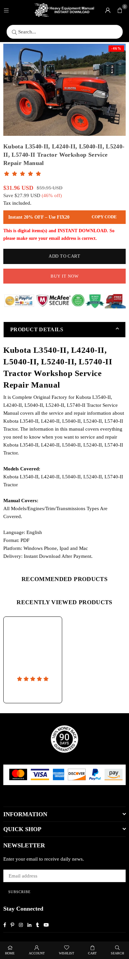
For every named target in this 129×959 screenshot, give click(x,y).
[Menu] (6, 10)
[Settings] (108, 10)
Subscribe (19, 892)
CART (92, 953)
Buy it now (65, 276)
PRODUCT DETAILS (37, 329)
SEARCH (117, 953)
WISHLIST (66, 953)
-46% (116, 48)
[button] (120, 10)
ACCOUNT (37, 953)
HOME (10, 953)
